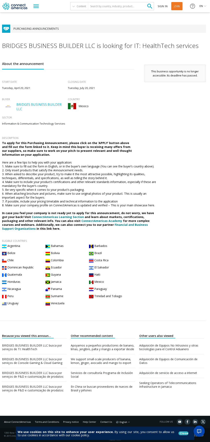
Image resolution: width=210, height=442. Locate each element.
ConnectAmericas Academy (101, 221)
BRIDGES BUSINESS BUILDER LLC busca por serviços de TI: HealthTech (32, 347)
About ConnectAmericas (17, 421)
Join (177, 6)
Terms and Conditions (47, 421)
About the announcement (23, 63)
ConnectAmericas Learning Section (58, 217)
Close (184, 433)
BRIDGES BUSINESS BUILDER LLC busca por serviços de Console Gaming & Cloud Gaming (32, 361)
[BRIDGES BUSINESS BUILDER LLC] (8, 106)
